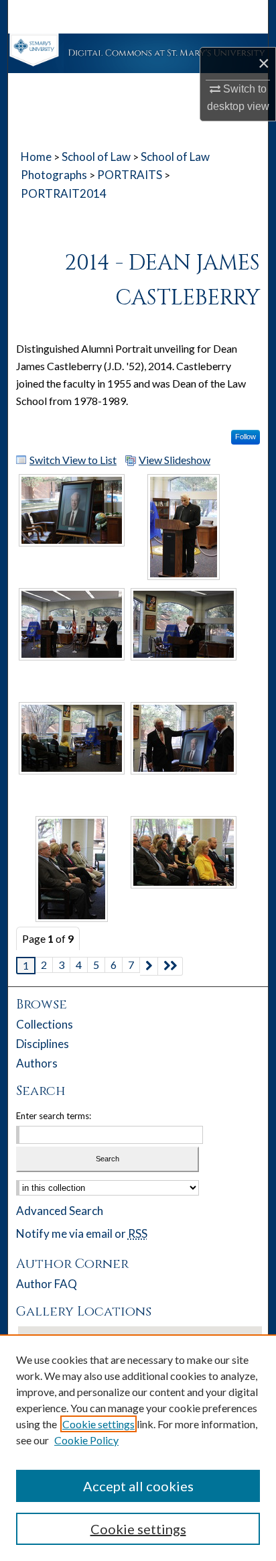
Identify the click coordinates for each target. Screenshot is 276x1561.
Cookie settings (98, 1424)
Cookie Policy (86, 1440)
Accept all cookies (138, 1486)
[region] (138, 1447)
